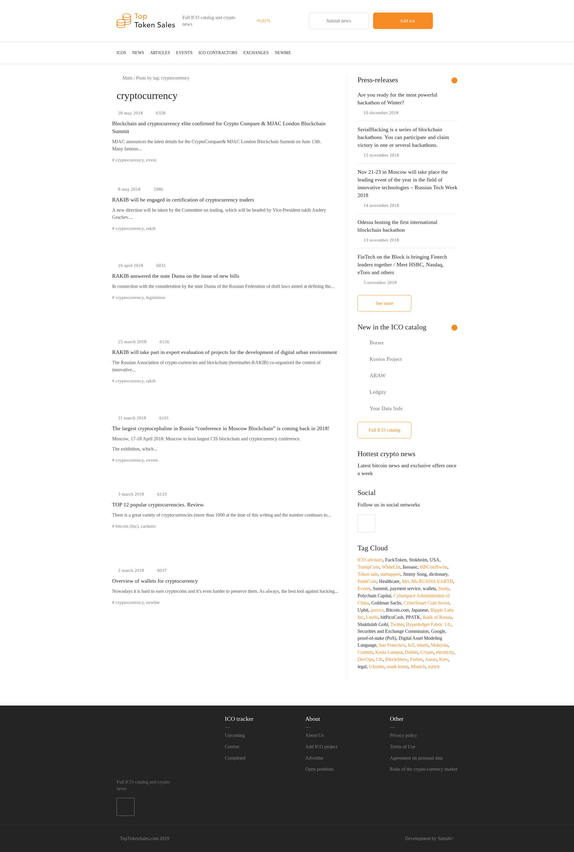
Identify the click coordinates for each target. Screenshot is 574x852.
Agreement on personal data (416, 758)
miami (422, 645)
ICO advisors (370, 559)
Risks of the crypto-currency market (423, 769)
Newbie (283, 53)
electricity (445, 652)
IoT (411, 645)
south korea (397, 666)
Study (443, 588)
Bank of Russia (437, 617)
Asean (431, 659)
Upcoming (235, 735)
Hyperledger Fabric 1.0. (428, 624)
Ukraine (376, 666)
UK (379, 659)
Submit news (338, 20)
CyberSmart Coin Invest (426, 602)
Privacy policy (403, 735)
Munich (418, 666)
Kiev (443, 659)
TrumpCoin (368, 566)
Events (184, 53)
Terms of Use (402, 746)
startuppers (390, 574)
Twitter (397, 624)
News (138, 53)
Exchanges (256, 53)
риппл (377, 610)
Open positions (319, 769)
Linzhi (372, 617)
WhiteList (391, 566)
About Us (314, 735)
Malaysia (439, 645)
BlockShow (396, 659)
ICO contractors (218, 53)
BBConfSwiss (433, 566)
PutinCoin (367, 581)
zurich (433, 666)
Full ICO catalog (384, 430)
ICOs (121, 53)
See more (384, 303)
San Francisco (392, 645)
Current (232, 746)
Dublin (411, 652)
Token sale (368, 574)
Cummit (365, 652)
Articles (160, 53)
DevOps (365, 659)
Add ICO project (321, 746)
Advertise (314, 758)
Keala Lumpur (388, 652)
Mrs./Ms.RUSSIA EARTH (427, 581)
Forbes (416, 659)
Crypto (426, 652)
